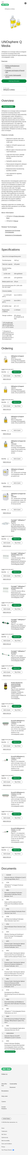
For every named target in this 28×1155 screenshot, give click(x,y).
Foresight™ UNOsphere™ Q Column (18, 620)
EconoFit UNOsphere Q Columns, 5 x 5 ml (17, 793)
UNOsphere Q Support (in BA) (18, 441)
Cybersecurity (4, 1137)
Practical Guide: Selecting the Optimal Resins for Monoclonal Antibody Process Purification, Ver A (14, 945)
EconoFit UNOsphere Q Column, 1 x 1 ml (17, 829)
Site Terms (3, 1134)
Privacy (3, 1146)
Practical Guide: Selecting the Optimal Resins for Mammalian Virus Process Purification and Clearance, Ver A (14, 973)
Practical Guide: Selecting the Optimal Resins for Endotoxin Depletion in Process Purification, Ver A (14, 964)
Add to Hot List (7, 379)
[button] (2, 9)
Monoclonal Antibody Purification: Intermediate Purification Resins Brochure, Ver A (13, 894)
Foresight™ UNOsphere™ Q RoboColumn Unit (18, 554)
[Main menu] (2, 2)
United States (6, 1118)
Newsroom (12, 1087)
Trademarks (4, 1131)
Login (3, 369)
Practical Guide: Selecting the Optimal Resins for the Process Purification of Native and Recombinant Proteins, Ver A (15, 954)
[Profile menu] (20, 3)
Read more (4, 61)
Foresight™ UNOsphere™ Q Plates (18, 521)
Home (2, 1128)
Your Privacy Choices (6, 1149)
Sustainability (13, 1083)
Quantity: (3, 371)
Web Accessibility (5, 1140)
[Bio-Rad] (6, 1069)
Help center (4, 1096)
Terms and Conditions (6, 1143)
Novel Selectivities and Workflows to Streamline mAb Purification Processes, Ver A (14, 1003)
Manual (16, 221)
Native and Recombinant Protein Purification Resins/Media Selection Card (13, 903)
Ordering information (14, 81)
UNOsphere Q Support (17, 356)
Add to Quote (6, 375)
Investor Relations (4, 1107)
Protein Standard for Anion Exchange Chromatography (17, 684)
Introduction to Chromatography (13, 235)
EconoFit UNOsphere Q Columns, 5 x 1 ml (17, 721)
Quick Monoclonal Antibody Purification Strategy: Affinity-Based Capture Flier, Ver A (14, 1020)
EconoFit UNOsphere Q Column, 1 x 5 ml (17, 757)
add (2, 875)
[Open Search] (17, 3)
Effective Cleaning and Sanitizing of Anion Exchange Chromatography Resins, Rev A (13, 936)
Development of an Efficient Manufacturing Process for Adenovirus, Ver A (14, 994)
